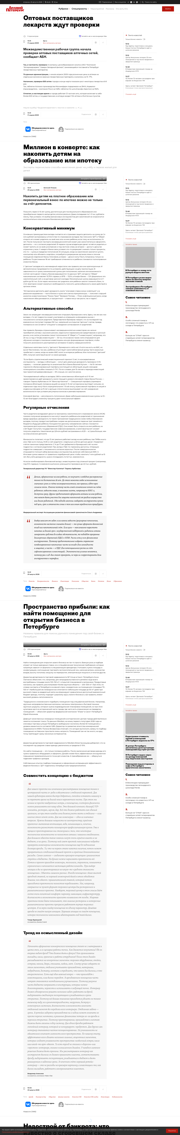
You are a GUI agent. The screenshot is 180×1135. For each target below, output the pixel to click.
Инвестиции (64, 581)
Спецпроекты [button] (80, 8)
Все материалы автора (52, 43)
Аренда (31, 1097)
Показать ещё (131, 94)
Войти (168, 9)
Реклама (110, 9)
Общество (85, 581)
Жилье (109, 581)
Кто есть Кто (122, 9)
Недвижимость (117, 1097)
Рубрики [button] (64, 8)
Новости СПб (76, 1097)
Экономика (75, 581)
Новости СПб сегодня (91, 1097)
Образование (118, 581)
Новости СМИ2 (29, 136)
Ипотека (101, 581)
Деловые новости (63, 1097)
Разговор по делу (41, 1097)
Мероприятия (97, 9)
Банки (93, 581)
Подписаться (107, 2)
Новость (32, 581)
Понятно (172, 1131)
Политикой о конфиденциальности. (16, 1132)
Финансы (55, 581)
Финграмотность (43, 581)
